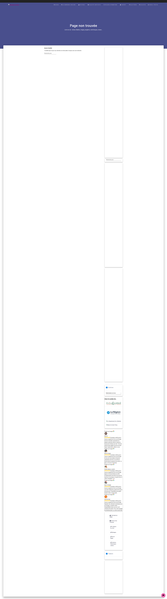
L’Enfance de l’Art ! (113, 527)
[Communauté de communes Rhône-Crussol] (113, 403)
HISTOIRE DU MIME (113, 516)
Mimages (114, 532)
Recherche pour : (48, 53)
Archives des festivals (113, 521)
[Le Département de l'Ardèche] (113, 421)
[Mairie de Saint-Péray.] (111, 425)
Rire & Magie (112, 537)
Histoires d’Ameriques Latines (113, 544)
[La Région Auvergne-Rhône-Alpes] (113, 412)
